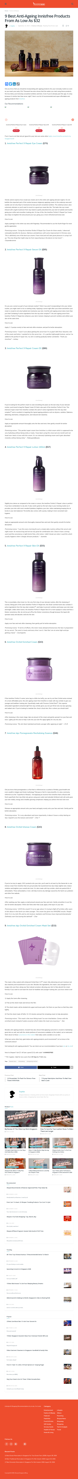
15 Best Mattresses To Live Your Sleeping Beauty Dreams (25, 1283)
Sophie (13, 26)
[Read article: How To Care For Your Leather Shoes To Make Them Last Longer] (56, 1119)
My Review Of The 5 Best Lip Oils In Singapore (21, 1129)
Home (6, 11)
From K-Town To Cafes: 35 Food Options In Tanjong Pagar (25, 1365)
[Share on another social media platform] (71, 1067)
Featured (47, 1416)
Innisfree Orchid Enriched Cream (22, 642)
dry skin (69, 1046)
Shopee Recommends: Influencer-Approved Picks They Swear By (27, 1188)
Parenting (60, 1416)
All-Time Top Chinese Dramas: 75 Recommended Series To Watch (28, 1254)
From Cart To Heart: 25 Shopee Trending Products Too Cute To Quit (28, 1202)
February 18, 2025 (12, 1386)
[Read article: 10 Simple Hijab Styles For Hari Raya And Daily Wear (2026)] (15, 1143)
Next (72, 120)
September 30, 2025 (13, 1261)
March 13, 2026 (10, 1131)
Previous (6, 120)
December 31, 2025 (12, 1194)
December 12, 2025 (12, 1237)
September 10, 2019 (24, 26)
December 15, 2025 (12, 1208)
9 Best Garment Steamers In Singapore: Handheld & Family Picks (27, 1350)
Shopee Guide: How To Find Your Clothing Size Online (61, 1151)
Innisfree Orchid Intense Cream (21, 827)
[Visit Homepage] (39, 4)
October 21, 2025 (12, 1328)
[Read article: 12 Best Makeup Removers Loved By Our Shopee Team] (39, 1163)
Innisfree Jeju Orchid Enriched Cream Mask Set (29, 925)
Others (59, 1413)
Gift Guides (47, 1424)
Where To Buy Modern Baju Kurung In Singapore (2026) (39, 1151)
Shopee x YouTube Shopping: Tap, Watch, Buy (21, 1217)
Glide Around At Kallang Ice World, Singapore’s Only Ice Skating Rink (28, 1298)
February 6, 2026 (57, 1175)
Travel (59, 1430)
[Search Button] (72, 4)
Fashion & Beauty (14, 11)
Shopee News (61, 1418)
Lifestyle (59, 1410)
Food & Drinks (48, 1421)
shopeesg (21, 1061)
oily (64, 1046)
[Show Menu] (6, 4)
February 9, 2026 (33, 1175)
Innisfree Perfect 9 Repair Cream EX (24, 348)
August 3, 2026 (11, 1275)
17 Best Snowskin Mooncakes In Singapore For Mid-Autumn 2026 (24, 1462)
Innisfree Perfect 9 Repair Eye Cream (24, 143)
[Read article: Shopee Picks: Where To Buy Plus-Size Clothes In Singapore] (15, 1163)
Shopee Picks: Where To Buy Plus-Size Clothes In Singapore (14, 1171)
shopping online (32, 1061)
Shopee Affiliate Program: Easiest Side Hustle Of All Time (25, 1231)
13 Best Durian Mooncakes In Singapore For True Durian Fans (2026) (25, 1455)
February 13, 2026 (58, 1154)
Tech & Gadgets (62, 1427)
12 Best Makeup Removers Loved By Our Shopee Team (39, 1171)
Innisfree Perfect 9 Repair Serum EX (24, 249)
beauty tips (12, 1061)
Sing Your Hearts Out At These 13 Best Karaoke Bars (23, 1379)
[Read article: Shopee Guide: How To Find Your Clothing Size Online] (62, 1143)
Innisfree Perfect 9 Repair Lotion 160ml (26, 447)
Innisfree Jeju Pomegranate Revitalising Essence (29, 733)
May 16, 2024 (11, 1304)
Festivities (47, 1418)
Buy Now (16, 131)
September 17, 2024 (13, 1290)
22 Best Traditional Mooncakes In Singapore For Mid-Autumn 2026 (25, 1459)
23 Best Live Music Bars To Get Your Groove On (21, 1321)
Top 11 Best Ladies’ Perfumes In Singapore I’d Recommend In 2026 (62, 1171)
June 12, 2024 (11, 1371)
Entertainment (48, 1410)
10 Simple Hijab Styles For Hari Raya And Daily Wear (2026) (15, 1151)
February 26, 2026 (10, 1154)
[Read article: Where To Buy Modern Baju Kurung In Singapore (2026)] (39, 1143)
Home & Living (48, 1432)
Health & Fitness (49, 1430)
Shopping (60, 1424)
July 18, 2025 (11, 1223)
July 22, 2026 (11, 1342)
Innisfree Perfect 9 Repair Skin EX (23, 545)
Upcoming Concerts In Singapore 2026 (19, 1269)
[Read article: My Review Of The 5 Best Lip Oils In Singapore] (21, 1119)
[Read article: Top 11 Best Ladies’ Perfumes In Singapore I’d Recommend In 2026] (62, 1163)
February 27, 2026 (46, 1134)
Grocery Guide (48, 1427)
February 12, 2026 (10, 1175)
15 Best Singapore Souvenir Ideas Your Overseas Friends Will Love (27, 1336)
